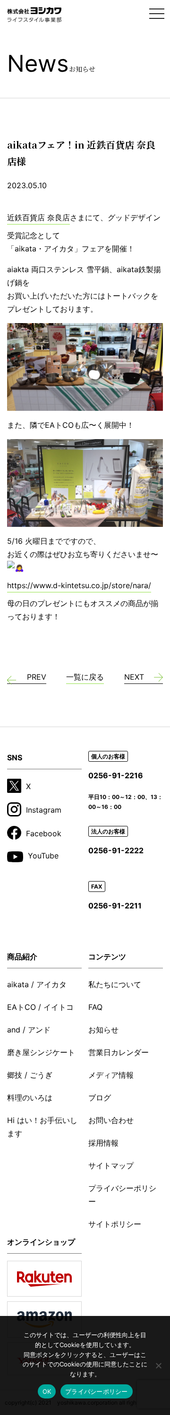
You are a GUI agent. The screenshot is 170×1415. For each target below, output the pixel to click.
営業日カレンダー (118, 1052)
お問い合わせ (111, 1120)
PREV (36, 677)
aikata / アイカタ (37, 984)
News (51, 63)
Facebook (43, 833)
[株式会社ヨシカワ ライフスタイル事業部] (34, 14)
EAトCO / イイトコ (40, 1007)
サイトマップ (111, 1165)
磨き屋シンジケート (41, 1052)
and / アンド (29, 1029)
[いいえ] (158, 1365)
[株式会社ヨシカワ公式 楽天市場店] (44, 1279)
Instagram (43, 810)
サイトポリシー (114, 1224)
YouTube (43, 855)
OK (46, 1391)
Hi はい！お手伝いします (42, 1126)
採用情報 (103, 1143)
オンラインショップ (41, 1242)
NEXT (134, 677)
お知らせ (103, 1029)
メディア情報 (111, 1075)
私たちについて (114, 984)
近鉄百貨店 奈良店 (38, 217)
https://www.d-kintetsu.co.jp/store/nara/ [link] (79, 585)
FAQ (95, 1007)
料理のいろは (29, 1097)
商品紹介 (22, 956)
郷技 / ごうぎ (29, 1075)
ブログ (99, 1097)
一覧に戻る (85, 677)
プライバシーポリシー (122, 1194)
